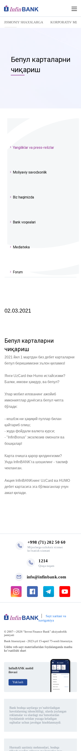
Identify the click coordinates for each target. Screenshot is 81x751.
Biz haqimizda (23, 197)
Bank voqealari (24, 222)
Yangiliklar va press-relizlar (33, 147)
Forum (18, 272)
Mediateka (21, 247)
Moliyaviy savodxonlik (30, 172)
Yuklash (17, 682)
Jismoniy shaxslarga (23, 22)
